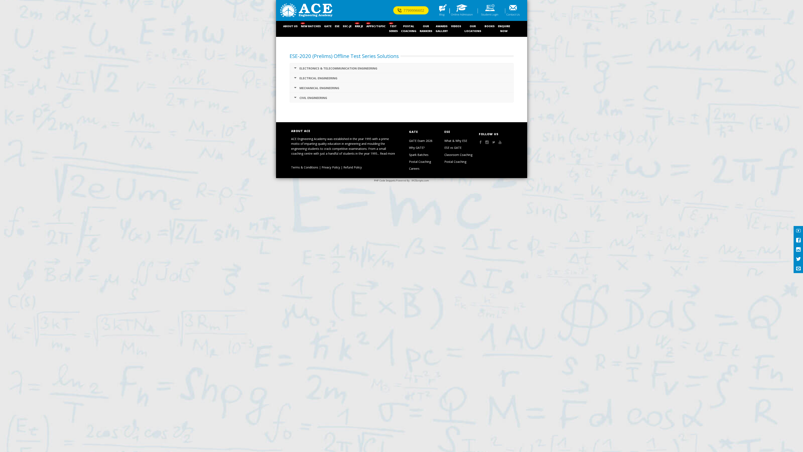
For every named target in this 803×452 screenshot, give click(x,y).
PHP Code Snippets (384, 180)
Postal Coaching (420, 162)
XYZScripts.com (420, 180)
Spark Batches (418, 155)
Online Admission (462, 14)
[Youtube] (798, 230)
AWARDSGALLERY (442, 28)
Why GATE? (417, 148)
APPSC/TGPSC (376, 26)
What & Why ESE (455, 141)
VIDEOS (456, 26)
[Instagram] (798, 249)
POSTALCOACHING (408, 28)
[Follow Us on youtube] (500, 142)
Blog (441, 14)
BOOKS (490, 26)
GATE (327, 26)
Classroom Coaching (458, 155)
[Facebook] (798, 240)
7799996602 (413, 10)
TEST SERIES (393, 28)
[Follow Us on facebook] (480, 142)
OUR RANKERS (426, 28)
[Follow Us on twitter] (493, 142)
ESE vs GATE (453, 148)
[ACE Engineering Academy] (306, 10)
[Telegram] (798, 268)
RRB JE (359, 26)
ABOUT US (290, 26)
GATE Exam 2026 (420, 141)
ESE (337, 26)
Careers (414, 169)
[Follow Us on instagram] (487, 142)
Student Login (489, 14)
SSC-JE (347, 26)
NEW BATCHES (311, 26)
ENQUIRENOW (504, 28)
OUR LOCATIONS (472, 28)
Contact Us (513, 14)
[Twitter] (798, 259)
